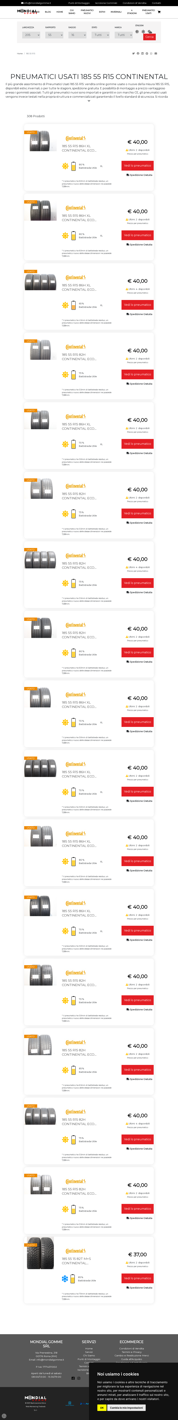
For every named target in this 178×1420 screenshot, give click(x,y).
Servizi (89, 1352)
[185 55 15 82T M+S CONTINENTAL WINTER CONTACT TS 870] (40, 1252)
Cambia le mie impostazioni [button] (126, 1407)
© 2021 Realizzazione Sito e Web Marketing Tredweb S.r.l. (35, 1406)
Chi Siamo (89, 1355)
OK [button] (102, 1407)
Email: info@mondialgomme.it (46, 1359)
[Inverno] (143, 32)
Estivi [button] (102, 12)
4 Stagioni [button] (132, 11)
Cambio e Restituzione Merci (132, 1355)
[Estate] (137, 32)
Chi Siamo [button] (71, 11)
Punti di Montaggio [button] (79, 3)
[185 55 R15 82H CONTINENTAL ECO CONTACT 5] (40, 348)
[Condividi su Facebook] (138, 53)
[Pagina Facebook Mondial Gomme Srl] (73, 1378)
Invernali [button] (116, 12)
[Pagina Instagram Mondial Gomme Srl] (78, 1378)
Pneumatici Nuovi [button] (87, 11)
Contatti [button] (156, 3)
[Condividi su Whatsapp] (151, 53)
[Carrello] (160, 12)
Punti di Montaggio (89, 1359)
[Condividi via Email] (156, 53)
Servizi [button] (35, 12)
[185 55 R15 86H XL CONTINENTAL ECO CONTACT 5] (40, 766)
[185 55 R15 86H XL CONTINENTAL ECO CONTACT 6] (40, 140)
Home (20, 53)
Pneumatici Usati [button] (148, 11)
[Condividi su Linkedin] (142, 53)
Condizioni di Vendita (131, 1348)
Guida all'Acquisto (131, 1359)
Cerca (149, 37)
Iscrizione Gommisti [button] (106, 3)
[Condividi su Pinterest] (147, 53)
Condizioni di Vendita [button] (134, 3)
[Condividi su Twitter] (133, 53)
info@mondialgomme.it (37, 3)
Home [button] (59, 12)
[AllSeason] (150, 32)
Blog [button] (48, 12)
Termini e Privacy (131, 1352)
